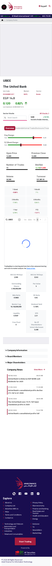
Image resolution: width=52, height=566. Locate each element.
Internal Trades (29, 128)
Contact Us (9, 518)
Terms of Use (31, 268)
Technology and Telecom (14, 524)
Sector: (39, 91)
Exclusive (36, 524)
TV (33, 527)
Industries (8, 531)
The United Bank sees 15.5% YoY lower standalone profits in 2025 (23, 403)
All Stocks (44, 113)
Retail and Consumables (14, 534)
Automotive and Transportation (10, 527)
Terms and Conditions (13, 515)
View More (38, 369)
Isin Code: (6, 91)
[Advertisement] (26, 50)
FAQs (7, 512)
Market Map (37, 533)
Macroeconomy (38, 506)
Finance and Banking (40, 509)
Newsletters (37, 530)
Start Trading (25, 541)
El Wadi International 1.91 (19, 16)
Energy (35, 519)
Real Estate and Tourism (38, 512)
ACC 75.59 (43, 16)
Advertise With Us (11, 509)
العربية (44, 6)
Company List (10, 506)
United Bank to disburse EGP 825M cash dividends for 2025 (24, 380)
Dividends (19, 128)
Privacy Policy (38, 503)
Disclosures (39, 128)
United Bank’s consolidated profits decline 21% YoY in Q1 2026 (25, 391)
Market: (27, 91)
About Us (8, 503)
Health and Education (40, 516)
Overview (10, 128)
